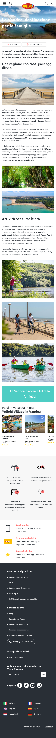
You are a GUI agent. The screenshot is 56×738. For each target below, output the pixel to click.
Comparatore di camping (19, 588)
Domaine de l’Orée (8, 437)
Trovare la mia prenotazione (20, 635)
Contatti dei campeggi (18, 577)
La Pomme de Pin (31, 437)
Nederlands (13, 714)
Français (37, 703)
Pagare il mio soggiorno (19, 630)
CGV (11, 583)
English (11, 709)
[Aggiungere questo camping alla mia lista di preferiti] (19, 418)
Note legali (13, 594)
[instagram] (39, 685)
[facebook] (19, 685)
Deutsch (37, 714)
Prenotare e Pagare (17, 619)
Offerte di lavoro (16, 657)
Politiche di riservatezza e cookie (23, 599)
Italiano (11, 703)
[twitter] (26, 685)
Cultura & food (36, 44)
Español (36, 709)
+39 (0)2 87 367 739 (22, 641)
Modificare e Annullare (18, 624)
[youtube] (32, 685)
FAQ (11, 614)
